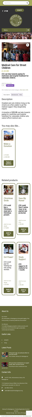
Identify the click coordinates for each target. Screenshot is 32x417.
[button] (27, 45)
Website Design (10, 413)
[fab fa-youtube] (6, 11)
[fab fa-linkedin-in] (13, 394)
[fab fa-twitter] (4, 11)
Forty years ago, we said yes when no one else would (19, 353)
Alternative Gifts (24, 90)
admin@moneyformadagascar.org (14, 390)
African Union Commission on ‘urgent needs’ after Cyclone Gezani (19, 363)
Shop (5, 343)
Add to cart (10, 85)
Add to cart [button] (8, 234)
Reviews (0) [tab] (15, 94)
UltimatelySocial (27, 416)
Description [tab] (7, 94)
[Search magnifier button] (27, 3)
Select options (8, 163)
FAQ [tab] (20, 94)
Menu (6, 30)
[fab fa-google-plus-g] (10, 394)
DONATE (19, 10)
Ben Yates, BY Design (20, 413)
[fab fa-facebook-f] (2, 11)
